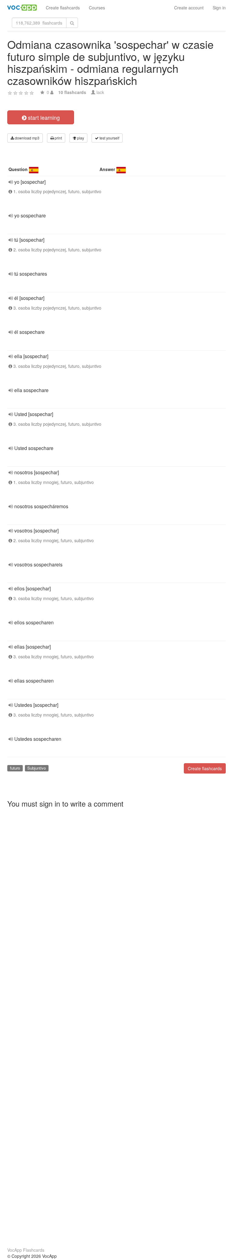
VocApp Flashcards (25, 1250)
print (58, 137)
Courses (97, 8)
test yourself (109, 137)
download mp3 (26, 137)
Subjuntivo (36, 768)
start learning (43, 117)
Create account (189, 8)
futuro (15, 768)
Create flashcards (63, 8)
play (80, 137)
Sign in (219, 8)
